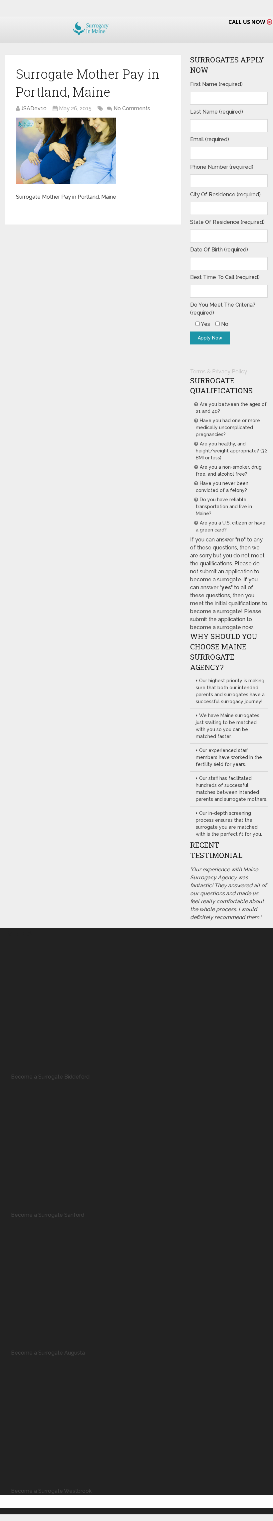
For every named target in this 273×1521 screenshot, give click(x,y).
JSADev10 (34, 108)
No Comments (132, 108)
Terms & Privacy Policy (218, 371)
